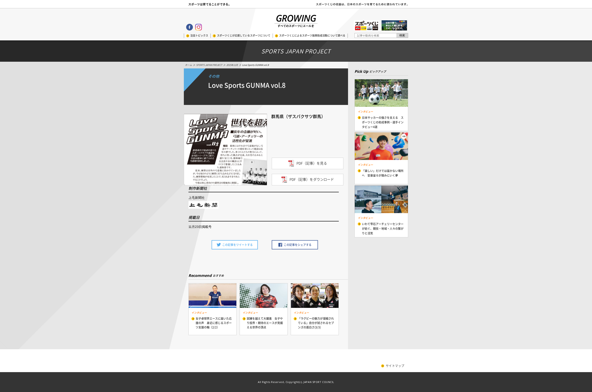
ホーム (188, 65)
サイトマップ (395, 365)
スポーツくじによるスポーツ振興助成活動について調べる (312, 35)
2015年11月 (232, 65)
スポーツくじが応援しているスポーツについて (243, 35)
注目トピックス (199, 35)
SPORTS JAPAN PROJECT (209, 65)
